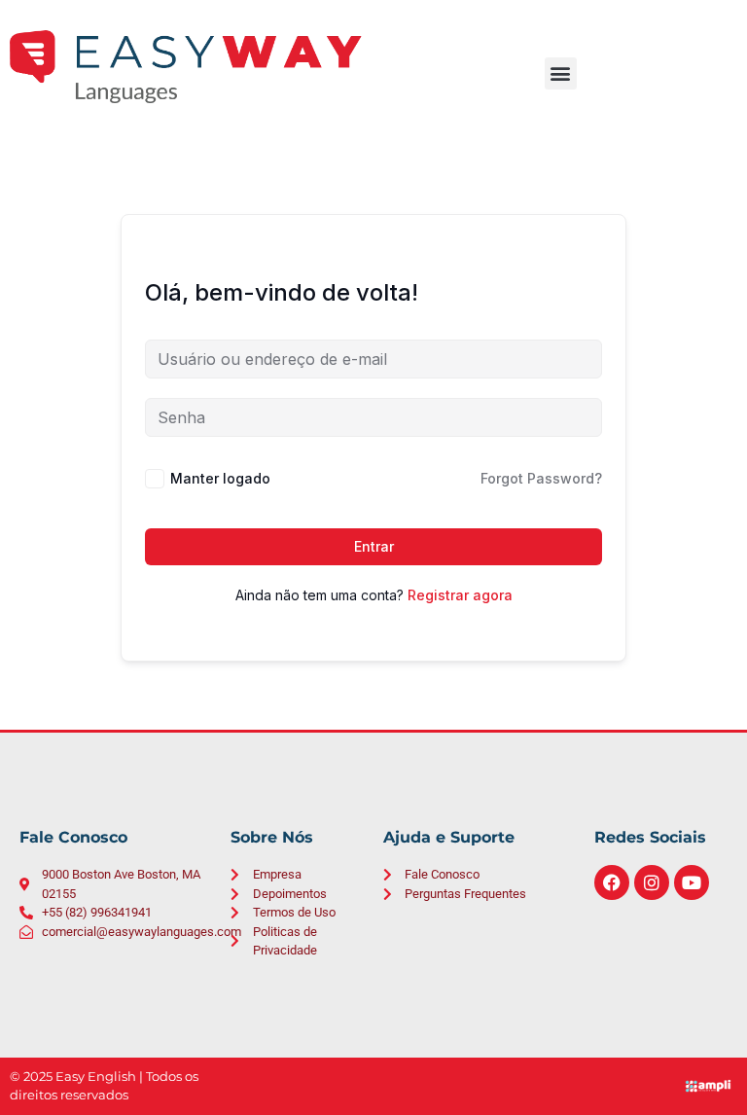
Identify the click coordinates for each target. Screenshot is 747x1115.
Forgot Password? (541, 478)
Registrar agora (460, 595)
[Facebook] (611, 882)
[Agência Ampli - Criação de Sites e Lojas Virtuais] (707, 1086)
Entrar (374, 546)
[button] (561, 73)
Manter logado (220, 478)
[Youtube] (691, 882)
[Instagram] (651, 882)
